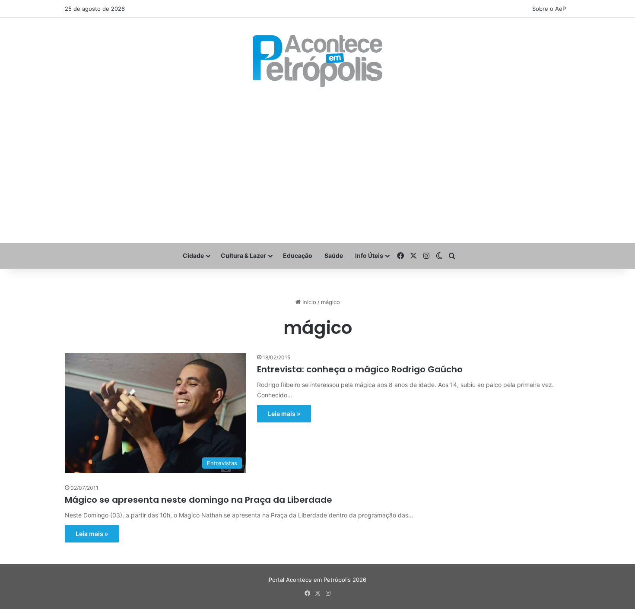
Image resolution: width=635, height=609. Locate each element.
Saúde (333, 255)
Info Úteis (369, 255)
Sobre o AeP (549, 8)
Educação (297, 255)
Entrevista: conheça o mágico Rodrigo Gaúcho (360, 369)
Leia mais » (284, 413)
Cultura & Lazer (243, 255)
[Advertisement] (317, 165)
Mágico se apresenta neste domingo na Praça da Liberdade (198, 500)
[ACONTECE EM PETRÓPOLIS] (317, 61)
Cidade (193, 255)
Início (308, 301)
